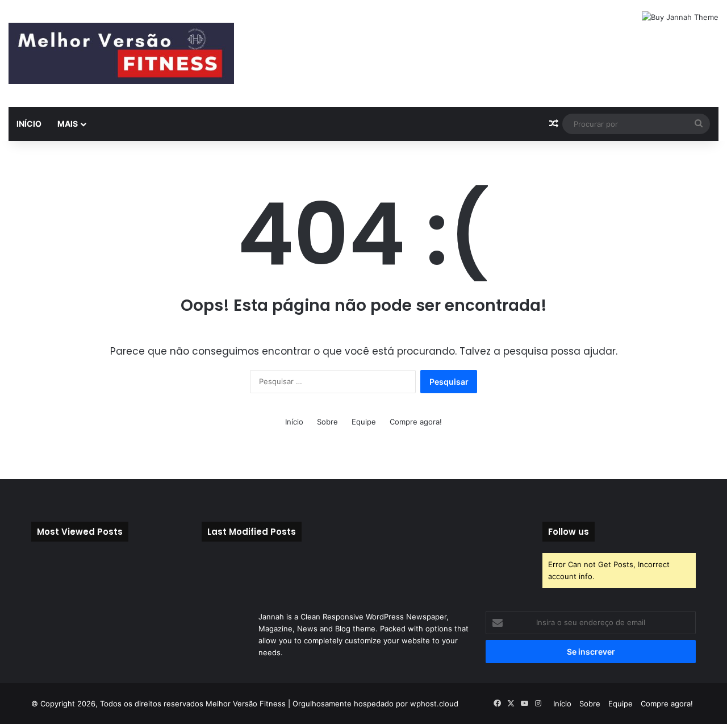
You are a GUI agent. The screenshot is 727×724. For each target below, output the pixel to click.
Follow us (568, 532)
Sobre (327, 421)
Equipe (364, 421)
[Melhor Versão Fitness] (121, 53)
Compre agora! (416, 421)
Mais (67, 123)
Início (28, 123)
